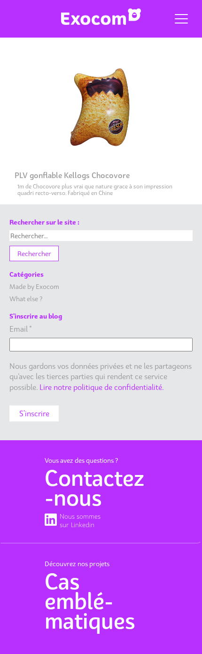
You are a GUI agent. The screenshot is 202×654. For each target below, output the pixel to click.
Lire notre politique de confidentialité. (101, 387)
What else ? (25, 299)
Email (20, 329)
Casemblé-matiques (90, 601)
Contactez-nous (94, 487)
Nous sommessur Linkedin (80, 520)
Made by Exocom (34, 286)
